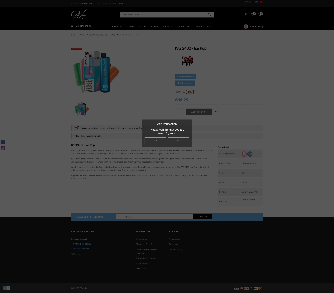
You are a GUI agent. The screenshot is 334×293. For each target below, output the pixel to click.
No (178, 140)
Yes (155, 140)
